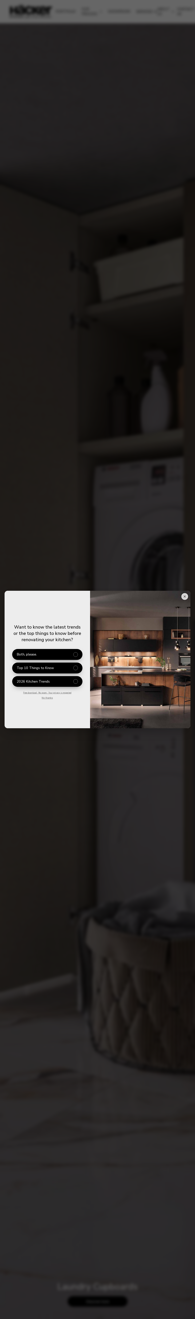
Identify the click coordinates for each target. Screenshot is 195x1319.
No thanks (47, 697)
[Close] (184, 596)
